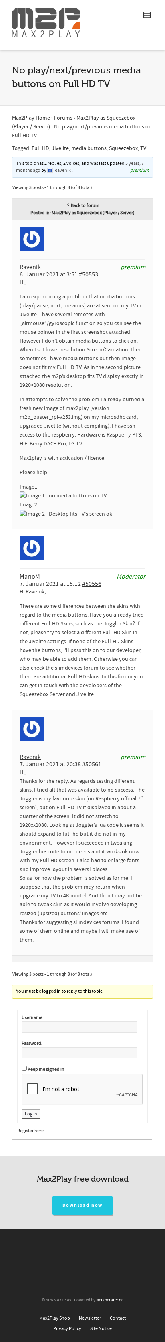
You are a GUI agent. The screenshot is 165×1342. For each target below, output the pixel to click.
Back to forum (85, 206)
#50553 (88, 274)
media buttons (89, 148)
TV (143, 148)
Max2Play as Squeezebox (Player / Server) (93, 213)
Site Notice (101, 1329)
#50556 (91, 584)
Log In (31, 1114)
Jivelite (60, 148)
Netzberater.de (109, 1300)
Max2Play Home (31, 118)
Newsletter (90, 1318)
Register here (30, 1131)
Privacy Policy (67, 1329)
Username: (33, 1018)
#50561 (91, 764)
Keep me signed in (46, 1069)
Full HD (40, 148)
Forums (63, 118)
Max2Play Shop (54, 1318)
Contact (118, 1318)
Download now (82, 1205)
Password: (32, 1043)
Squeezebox (123, 148)
